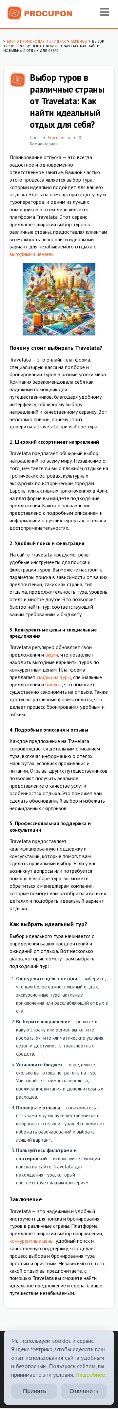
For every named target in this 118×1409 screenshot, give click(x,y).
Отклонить (83, 1391)
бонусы (53, 684)
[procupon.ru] (40, 12)
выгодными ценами (31, 254)
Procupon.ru (59, 138)
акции (51, 654)
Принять (34, 1391)
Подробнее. (90, 1374)
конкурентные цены (31, 1241)
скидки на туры (54, 677)
